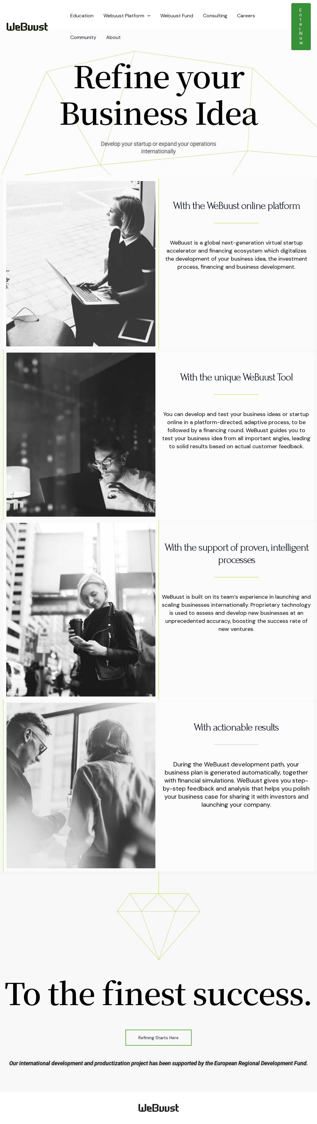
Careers (246, 15)
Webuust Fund (176, 15)
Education (81, 15)
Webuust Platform (123, 15)
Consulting (215, 15)
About (113, 37)
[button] (147, 16)
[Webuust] (27, 26)
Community (83, 37)
